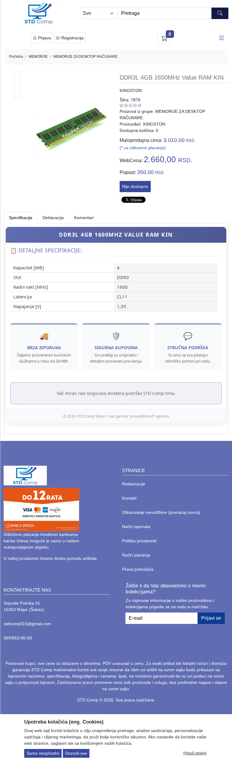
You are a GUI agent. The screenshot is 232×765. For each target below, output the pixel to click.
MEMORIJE (38, 56)
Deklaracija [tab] (53, 217)
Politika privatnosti (139, 540)
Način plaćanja (136, 555)
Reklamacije (133, 483)
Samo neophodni (43, 753)
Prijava (44, 37)
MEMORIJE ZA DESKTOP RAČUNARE (85, 56)
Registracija (72, 37)
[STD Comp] (38, 13)
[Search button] (219, 13)
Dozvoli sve (76, 753)
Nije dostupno (135, 186)
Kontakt (129, 498)
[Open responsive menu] (221, 38)
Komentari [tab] (84, 217)
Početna (16, 56)
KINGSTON (131, 90)
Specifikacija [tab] (20, 217)
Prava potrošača (137, 569)
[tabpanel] (116, 325)
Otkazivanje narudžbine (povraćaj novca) (161, 512)
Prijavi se (211, 618)
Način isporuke (136, 526)
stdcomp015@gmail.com (27, 623)
